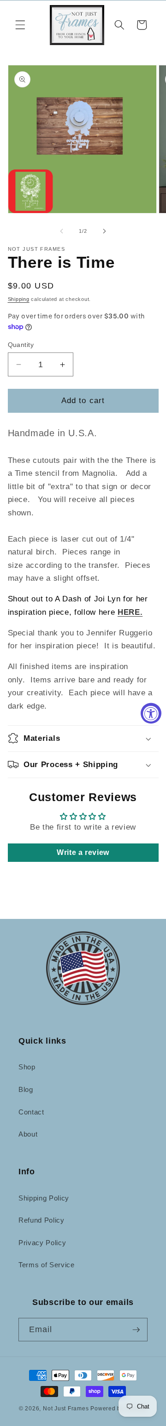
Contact (31, 1112)
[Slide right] (104, 231)
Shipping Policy (43, 1198)
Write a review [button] (83, 852)
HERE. (130, 612)
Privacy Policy (42, 1243)
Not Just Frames (66, 1408)
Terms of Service (46, 1265)
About (27, 1134)
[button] (20, 25)
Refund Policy (41, 1220)
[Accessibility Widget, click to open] (151, 713)
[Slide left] (62, 231)
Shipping (19, 299)
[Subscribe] (136, 1330)
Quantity (21, 344)
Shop (27, 1067)
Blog (25, 1089)
